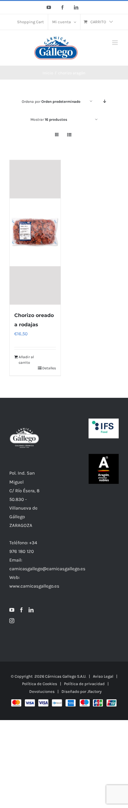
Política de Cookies (39, 683)
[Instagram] (11, 620)
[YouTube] (11, 609)
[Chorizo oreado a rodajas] (35, 232)
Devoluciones (42, 691)
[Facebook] (21, 609)
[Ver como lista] (69, 135)
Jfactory (94, 691)
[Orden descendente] (105, 101)
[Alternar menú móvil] (115, 42)
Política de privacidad (84, 683)
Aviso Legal (103, 676)
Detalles (49, 368)
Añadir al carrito (26, 360)
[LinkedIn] (31, 609)
